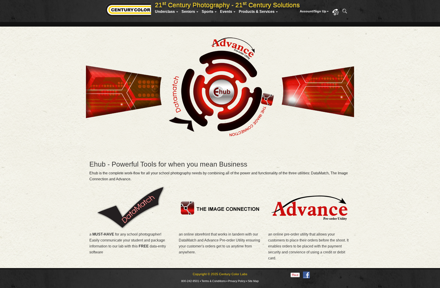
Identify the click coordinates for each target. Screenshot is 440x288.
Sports (208, 12)
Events (226, 12)
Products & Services (257, 12)
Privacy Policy (236, 281)
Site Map (253, 281)
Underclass (165, 12)
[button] (316, 11)
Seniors (189, 12)
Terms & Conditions (213, 281)
